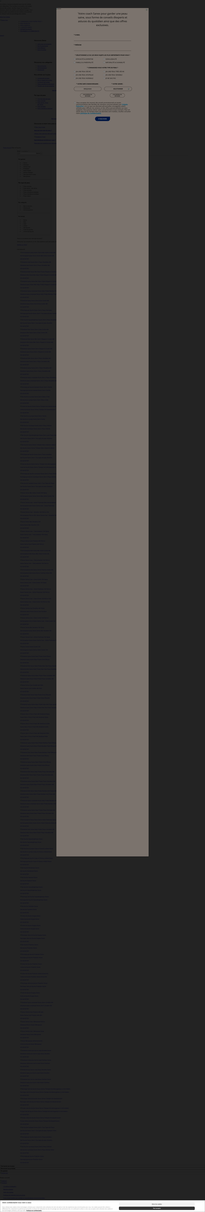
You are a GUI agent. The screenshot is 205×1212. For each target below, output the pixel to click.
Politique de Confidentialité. (34, 1210)
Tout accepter (157, 1208)
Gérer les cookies (157, 1204)
